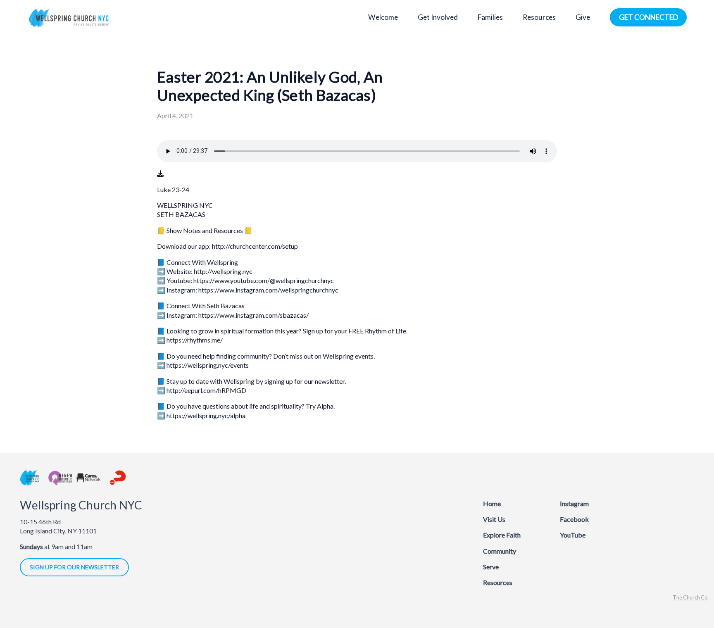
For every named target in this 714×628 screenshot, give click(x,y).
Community (499, 551)
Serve (491, 567)
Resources (497, 582)
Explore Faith (502, 535)
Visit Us (494, 519)
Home (492, 503)
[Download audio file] (160, 173)
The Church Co (690, 597)
